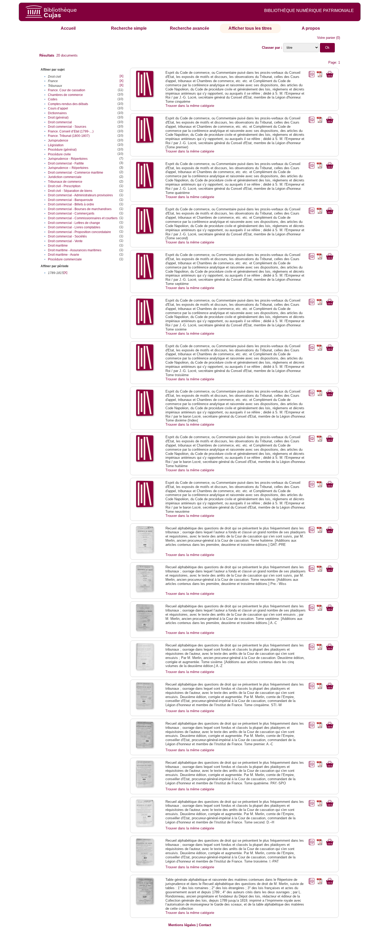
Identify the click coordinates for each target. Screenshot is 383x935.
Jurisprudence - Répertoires (68, 159)
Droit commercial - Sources (67, 127)
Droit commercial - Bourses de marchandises (80, 209)
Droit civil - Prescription (64, 186)
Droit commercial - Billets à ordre (71, 204)
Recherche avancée (189, 28)
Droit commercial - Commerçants (71, 213)
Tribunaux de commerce (65, 182)
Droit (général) (58, 117)
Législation (56, 145)
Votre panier (326, 38)
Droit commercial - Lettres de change (74, 223)
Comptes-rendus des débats (68, 104)
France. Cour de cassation (66, 90)
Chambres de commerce (65, 95)
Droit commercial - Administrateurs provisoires (80, 195)
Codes (52, 99)
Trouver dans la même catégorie (189, 106)
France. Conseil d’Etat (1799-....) (71, 131)
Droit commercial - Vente (65, 241)
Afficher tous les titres (250, 28)
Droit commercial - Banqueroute (70, 200)
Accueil (68, 28)
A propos (311, 28)
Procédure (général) (62, 149)
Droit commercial (60, 122)
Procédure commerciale (65, 259)
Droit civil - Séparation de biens (70, 191)
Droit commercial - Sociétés (67, 236)
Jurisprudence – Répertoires (68, 168)
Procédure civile (59, 154)
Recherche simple (129, 28)
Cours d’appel (58, 108)
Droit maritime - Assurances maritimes (74, 250)
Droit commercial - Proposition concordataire (79, 232)
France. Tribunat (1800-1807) (69, 136)
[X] (121, 76)
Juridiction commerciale (65, 177)
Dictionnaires (57, 113)
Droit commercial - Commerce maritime (75, 172)
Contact (205, 925)
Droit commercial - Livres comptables (74, 227)
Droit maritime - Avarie (63, 254)
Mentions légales (182, 925)
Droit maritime (58, 245)
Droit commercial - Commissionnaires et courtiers (83, 218)
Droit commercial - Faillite (66, 163)
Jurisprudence (58, 140)
